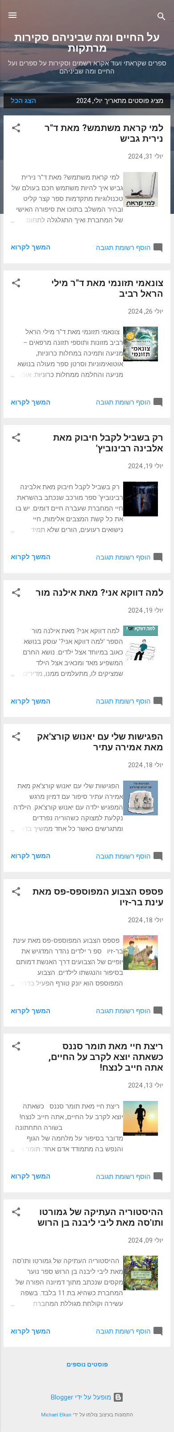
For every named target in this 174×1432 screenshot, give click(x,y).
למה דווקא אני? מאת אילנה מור (99, 592)
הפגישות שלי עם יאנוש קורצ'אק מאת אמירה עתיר (100, 742)
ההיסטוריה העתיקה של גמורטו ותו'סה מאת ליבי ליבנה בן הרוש (100, 1217)
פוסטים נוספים (87, 1364)
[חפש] (161, 18)
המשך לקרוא (30, 247)
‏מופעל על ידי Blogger (82, 1397)
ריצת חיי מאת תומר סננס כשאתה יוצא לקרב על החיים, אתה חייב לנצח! (106, 1057)
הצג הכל (23, 101)
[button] (16, 129)
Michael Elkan (56, 1415)
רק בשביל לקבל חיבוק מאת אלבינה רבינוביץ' (108, 443)
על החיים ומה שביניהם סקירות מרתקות (87, 42)
